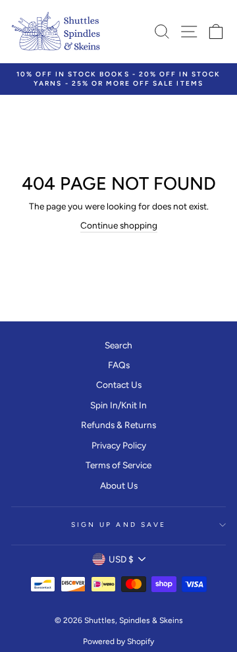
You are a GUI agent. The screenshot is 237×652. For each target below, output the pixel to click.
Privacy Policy (119, 445)
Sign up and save (118, 524)
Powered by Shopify (118, 641)
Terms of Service (118, 465)
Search (118, 345)
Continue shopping (118, 225)
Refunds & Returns (118, 425)
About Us (119, 485)
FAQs (119, 365)
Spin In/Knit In (118, 405)
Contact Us (119, 384)
